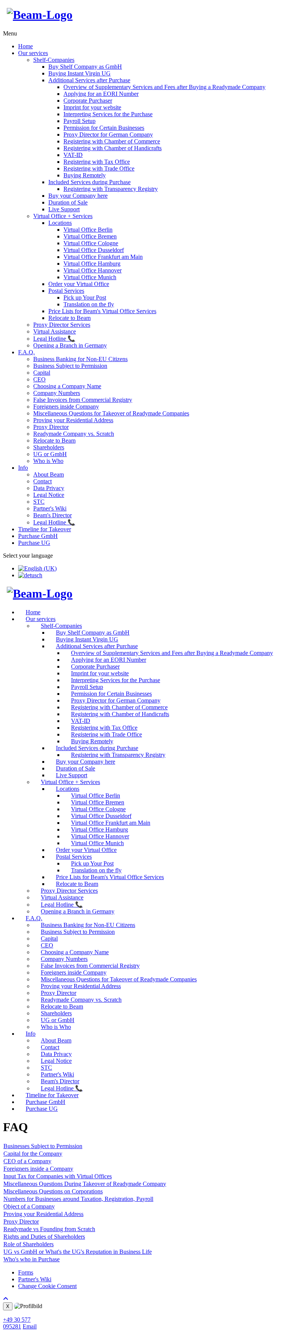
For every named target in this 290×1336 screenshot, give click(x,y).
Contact (42, 481)
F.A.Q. (26, 352)
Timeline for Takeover (44, 529)
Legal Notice (48, 495)
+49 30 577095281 (17, 1323)
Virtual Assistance (54, 331)
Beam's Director (52, 515)
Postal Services (66, 290)
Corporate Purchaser (87, 100)
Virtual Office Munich (89, 277)
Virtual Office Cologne (90, 243)
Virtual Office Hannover (92, 270)
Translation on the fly (88, 304)
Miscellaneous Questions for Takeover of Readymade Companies (111, 413)
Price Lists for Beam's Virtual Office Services (102, 311)
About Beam (48, 474)
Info (23, 467)
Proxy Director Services (61, 324)
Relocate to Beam (69, 318)
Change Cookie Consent (47, 1286)
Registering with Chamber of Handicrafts (112, 148)
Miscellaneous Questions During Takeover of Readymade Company (84, 1184)
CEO (39, 379)
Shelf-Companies (53, 60)
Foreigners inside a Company (38, 1168)
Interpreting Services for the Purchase (108, 114)
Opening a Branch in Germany (70, 345)
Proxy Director (51, 427)
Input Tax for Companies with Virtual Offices (57, 1176)
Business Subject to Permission (70, 366)
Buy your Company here (78, 195)
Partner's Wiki (49, 508)
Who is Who (48, 461)
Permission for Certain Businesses (103, 128)
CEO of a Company (27, 1161)
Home (25, 46)
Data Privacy (48, 488)
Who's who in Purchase (31, 1259)
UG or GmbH (50, 454)
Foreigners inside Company (66, 406)
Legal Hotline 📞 (54, 338)
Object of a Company (29, 1206)
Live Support (64, 209)
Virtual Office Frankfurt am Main (103, 257)
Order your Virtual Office (78, 284)
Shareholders (48, 447)
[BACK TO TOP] (5, 1299)
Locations (60, 223)
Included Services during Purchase (89, 182)
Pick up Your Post (84, 297)
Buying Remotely (84, 175)
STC (39, 501)
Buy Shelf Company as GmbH (85, 66)
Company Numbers (56, 393)
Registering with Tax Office (96, 161)
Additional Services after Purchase (89, 80)
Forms (25, 1272)
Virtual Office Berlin (88, 229)
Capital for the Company (32, 1153)
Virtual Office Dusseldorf (93, 250)
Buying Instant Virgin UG (79, 73)
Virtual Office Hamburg (91, 263)
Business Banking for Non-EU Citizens (80, 359)
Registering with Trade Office (98, 168)
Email (30, 1326)
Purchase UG (34, 543)
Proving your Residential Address (73, 420)
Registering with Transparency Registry (110, 189)
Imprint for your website (92, 107)
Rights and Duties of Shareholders (44, 1236)
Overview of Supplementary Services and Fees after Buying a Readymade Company (164, 87)
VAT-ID (73, 155)
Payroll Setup (79, 121)
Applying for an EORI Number (101, 94)
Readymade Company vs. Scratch (73, 433)
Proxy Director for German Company (108, 134)
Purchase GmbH (38, 536)
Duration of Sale (68, 202)
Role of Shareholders (28, 1244)
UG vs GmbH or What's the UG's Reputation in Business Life (77, 1251)
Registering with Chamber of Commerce (111, 141)
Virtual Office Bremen (90, 236)
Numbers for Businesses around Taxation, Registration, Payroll (78, 1199)
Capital (41, 372)
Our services (33, 53)
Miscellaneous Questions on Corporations (53, 1191)
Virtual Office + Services (63, 216)
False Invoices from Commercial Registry (82, 400)
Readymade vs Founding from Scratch (49, 1229)
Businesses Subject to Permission (42, 1146)
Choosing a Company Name (67, 386)
